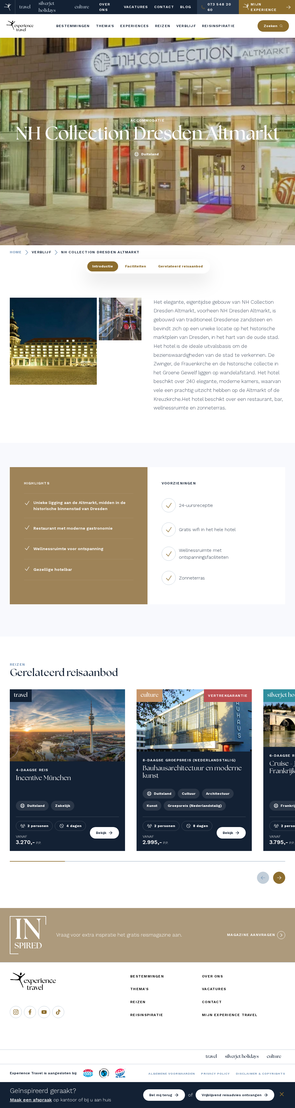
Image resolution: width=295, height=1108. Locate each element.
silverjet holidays (47, 7)
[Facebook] (30, 1012)
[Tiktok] (58, 1012)
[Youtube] (44, 1012)
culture (82, 7)
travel (25, 7)
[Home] (7, 7)
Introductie (102, 266)
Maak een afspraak (31, 1100)
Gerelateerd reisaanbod (180, 266)
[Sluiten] (281, 1095)
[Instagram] (16, 1012)
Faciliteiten (135, 266)
